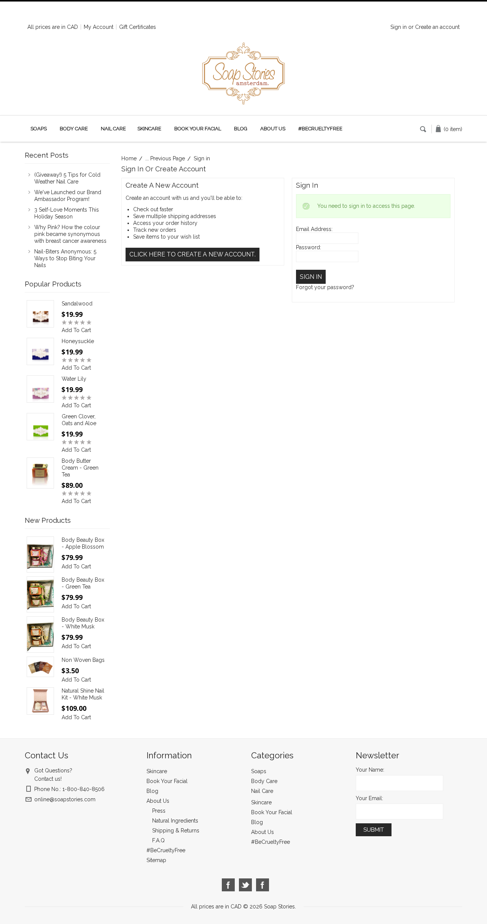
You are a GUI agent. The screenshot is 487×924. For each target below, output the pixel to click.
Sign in (398, 27)
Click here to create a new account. (192, 254)
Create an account (437, 27)
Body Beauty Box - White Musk (83, 623)
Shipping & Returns (175, 830)
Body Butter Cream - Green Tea (80, 468)
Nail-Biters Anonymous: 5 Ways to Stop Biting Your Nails (65, 258)
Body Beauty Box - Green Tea (83, 583)
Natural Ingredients (175, 821)
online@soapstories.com (64, 799)
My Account (98, 27)
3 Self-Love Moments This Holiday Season (66, 213)
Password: (308, 247)
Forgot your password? (325, 287)
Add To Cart (76, 330)
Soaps (38, 128)
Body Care (74, 128)
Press (159, 811)
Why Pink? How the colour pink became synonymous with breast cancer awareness (70, 234)
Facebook (228, 885)
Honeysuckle (78, 341)
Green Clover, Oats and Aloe (79, 419)
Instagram (262, 885)
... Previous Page (165, 158)
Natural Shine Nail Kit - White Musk (83, 694)
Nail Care (113, 128)
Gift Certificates (137, 27)
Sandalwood (77, 304)
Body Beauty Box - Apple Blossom (83, 543)
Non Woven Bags (83, 660)
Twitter (245, 885)
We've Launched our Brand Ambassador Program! (67, 195)
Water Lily (74, 379)
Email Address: (314, 229)
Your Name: (370, 770)
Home (129, 158)
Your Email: (369, 798)
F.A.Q (158, 840)
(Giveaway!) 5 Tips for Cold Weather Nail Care (67, 178)
